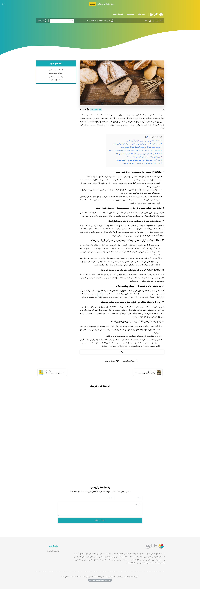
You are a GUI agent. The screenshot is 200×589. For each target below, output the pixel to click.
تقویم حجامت (128, 560)
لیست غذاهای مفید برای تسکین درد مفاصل (137, 439)
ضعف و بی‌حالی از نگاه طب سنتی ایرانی (74, 447)
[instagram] (150, 21)
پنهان (148, 137)
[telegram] (146, 21)
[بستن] (3, 4)
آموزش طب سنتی (56, 70)
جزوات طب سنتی (56, 73)
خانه (125, 33)
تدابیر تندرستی (116, 33)
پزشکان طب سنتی (56, 76)
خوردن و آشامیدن (101, 33)
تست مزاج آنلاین (56, 79)
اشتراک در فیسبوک (128, 361)
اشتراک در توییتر (109, 361)
